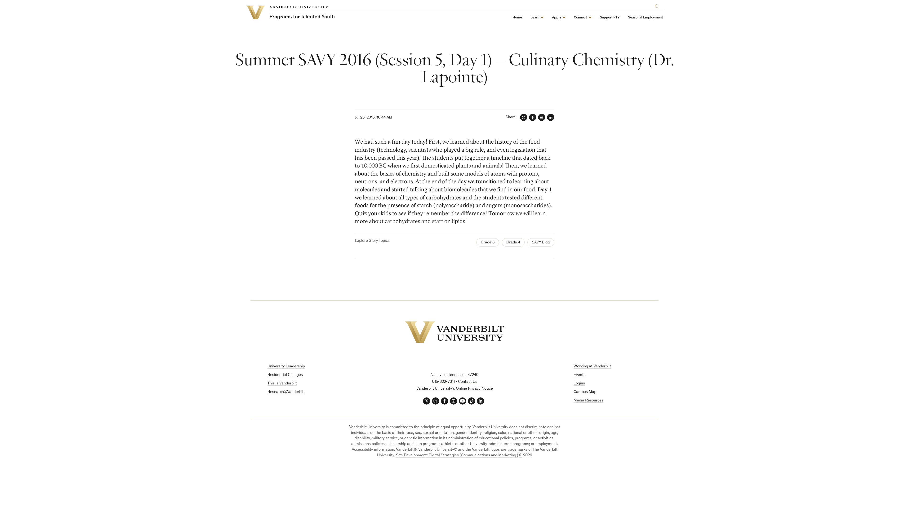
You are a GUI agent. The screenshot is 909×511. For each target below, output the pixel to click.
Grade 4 (513, 243)
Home (517, 17)
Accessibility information (373, 450)
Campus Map (585, 392)
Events (579, 375)
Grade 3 (488, 243)
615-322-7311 (443, 382)
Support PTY (609, 17)
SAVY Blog (541, 243)
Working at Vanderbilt (592, 367)
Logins (579, 384)
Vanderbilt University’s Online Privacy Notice (454, 389)
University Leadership (286, 367)
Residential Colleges (285, 375)
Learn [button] (534, 17)
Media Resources (588, 401)
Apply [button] (556, 17)
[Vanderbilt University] (454, 332)
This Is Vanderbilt (282, 384)
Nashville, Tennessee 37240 (454, 375)
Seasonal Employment (645, 17)
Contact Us (467, 382)
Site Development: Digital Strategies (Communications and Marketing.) (457, 456)
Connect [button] (580, 17)
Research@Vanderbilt (286, 392)
